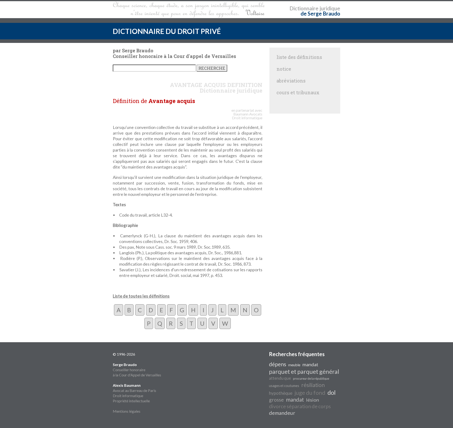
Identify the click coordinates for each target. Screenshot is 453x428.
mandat (310, 364)
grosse (276, 400)
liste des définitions (299, 57)
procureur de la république (311, 378)
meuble (294, 364)
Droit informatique (128, 395)
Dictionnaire (304, 8)
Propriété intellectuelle (131, 401)
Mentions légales (126, 411)
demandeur (282, 413)
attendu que (280, 378)
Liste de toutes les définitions (141, 296)
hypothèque (280, 393)
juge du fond (309, 392)
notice (284, 69)
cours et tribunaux (298, 92)
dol (331, 392)
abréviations (291, 81)
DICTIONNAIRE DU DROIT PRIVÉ (167, 31)
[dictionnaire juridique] (189, 10)
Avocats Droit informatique (247, 116)
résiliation (313, 385)
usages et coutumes (284, 386)
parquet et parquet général (304, 371)
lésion (312, 400)
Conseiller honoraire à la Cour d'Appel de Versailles (137, 369)
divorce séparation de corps (300, 406)
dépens (277, 364)
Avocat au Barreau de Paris (134, 390)
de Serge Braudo (320, 13)
